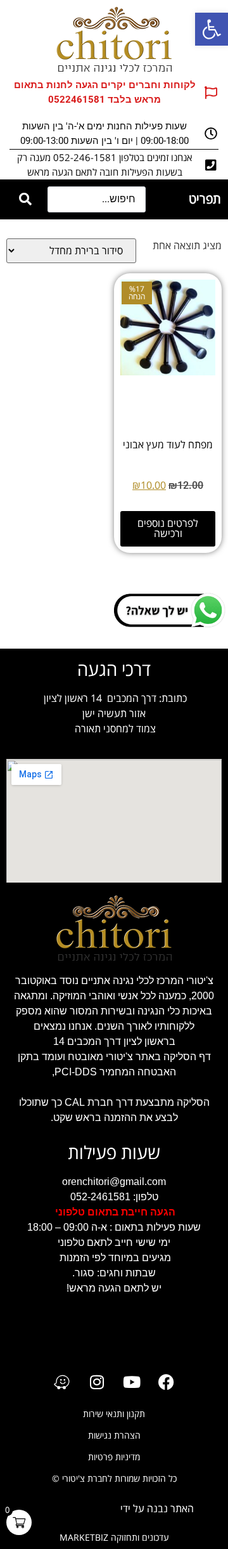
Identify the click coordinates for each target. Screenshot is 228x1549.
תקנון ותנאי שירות (114, 1414)
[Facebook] (166, 1381)
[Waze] (62, 1381)
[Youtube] (132, 1381)
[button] (211, 29)
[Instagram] (97, 1381)
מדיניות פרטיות (114, 1457)
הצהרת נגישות (114, 1435)
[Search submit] (25, 199)
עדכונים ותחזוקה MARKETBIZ (114, 1538)
